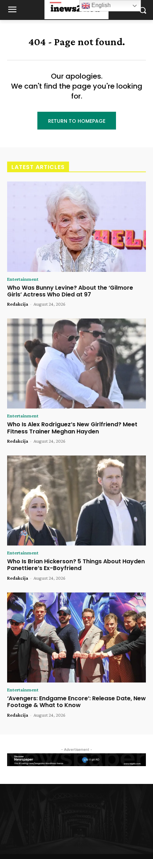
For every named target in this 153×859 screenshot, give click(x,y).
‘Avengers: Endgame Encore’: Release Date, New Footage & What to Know (76, 701)
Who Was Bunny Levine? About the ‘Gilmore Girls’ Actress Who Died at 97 (70, 291)
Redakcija (17, 304)
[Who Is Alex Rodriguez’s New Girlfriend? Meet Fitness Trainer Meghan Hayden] (76, 363)
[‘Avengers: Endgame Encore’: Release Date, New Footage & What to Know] (76, 637)
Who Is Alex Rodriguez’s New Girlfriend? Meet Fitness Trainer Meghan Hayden (72, 427)
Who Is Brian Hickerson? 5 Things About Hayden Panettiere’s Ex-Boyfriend (76, 564)
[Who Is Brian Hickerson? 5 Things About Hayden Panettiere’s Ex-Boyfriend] (76, 500)
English (100, 5)
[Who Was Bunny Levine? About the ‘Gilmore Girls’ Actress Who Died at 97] (76, 226)
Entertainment (22, 278)
